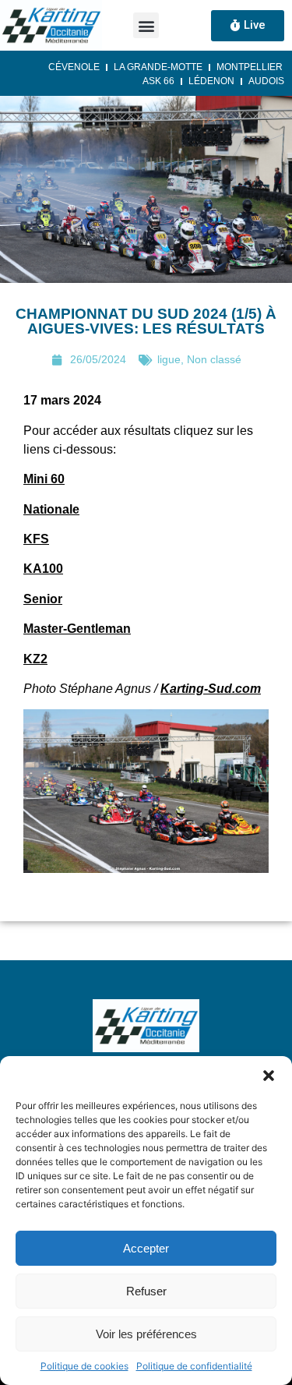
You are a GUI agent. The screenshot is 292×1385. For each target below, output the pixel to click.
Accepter (146, 1248)
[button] (268, 1075)
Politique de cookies (84, 1366)
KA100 (43, 568)
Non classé (214, 359)
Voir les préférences (146, 1334)
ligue (169, 359)
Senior (42, 599)
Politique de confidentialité (194, 1366)
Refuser (146, 1291)
